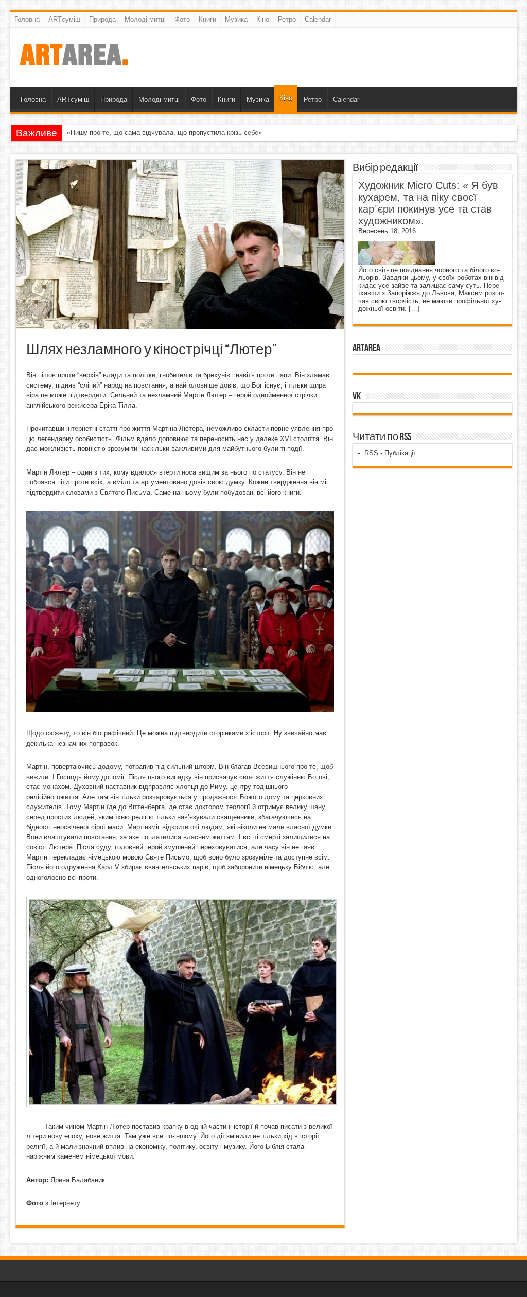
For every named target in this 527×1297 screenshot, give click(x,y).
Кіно (262, 19)
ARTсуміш (64, 19)
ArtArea (366, 348)
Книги (207, 19)
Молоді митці (145, 19)
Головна (27, 19)
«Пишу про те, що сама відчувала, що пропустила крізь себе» (164, 132)
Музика (236, 19)
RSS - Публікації (389, 453)
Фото (182, 19)
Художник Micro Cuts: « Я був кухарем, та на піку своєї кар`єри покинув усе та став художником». (428, 203)
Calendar (318, 19)
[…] (414, 308)
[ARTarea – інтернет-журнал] (73, 61)
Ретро (287, 19)
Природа (102, 19)
